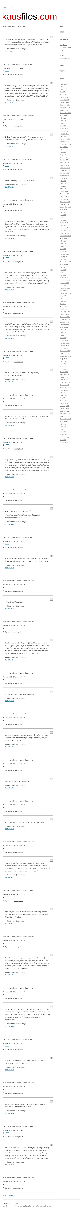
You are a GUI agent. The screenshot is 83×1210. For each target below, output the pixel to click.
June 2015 (63, 427)
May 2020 (63, 272)
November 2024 (65, 139)
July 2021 (63, 241)
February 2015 (64, 437)
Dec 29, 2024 (9, 701)
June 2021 (63, 244)
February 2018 (64, 343)
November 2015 (65, 414)
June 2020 (63, 270)
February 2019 (64, 312)
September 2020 (65, 262)
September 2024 (65, 144)
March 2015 (64, 435)
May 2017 (63, 367)
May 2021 (63, 246)
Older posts (8, 1195)
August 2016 (64, 390)
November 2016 (65, 382)
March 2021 (64, 251)
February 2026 (64, 100)
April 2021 (63, 249)
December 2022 (65, 199)
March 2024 (64, 160)
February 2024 (64, 162)
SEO (61, 53)
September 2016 (65, 387)
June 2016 (63, 395)
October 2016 (64, 385)
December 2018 (65, 317)
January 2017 (64, 377)
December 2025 (65, 105)
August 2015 (64, 421)
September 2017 (65, 356)
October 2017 (64, 353)
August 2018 (64, 327)
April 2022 (63, 220)
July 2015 (63, 424)
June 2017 (63, 364)
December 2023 (65, 168)
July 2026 (63, 87)
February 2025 (64, 131)
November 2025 (65, 108)
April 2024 (63, 157)
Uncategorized (18, 75)
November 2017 (65, 351)
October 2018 (64, 322)
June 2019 (63, 301)
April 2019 (63, 306)
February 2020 (64, 280)
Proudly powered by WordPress (12, 1206)
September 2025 (65, 113)
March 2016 (64, 403)
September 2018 (65, 325)
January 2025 (64, 134)
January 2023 (64, 196)
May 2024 (63, 155)
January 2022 (64, 228)
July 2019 (63, 299)
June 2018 (63, 333)
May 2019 (63, 304)
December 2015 (65, 411)
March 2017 (64, 372)
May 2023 (63, 186)
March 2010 (64, 442)
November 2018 (65, 319)
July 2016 (63, 393)
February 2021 (64, 254)
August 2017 (64, 359)
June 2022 (63, 215)
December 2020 (65, 259)
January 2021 (64, 257)
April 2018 (63, 338)
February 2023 (64, 194)
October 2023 (64, 173)
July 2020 (63, 267)
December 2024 (65, 136)
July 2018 (63, 330)
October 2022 (64, 204)
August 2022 (64, 210)
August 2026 (64, 84)
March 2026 (64, 97)
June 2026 (63, 89)
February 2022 (64, 225)
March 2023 (64, 191)
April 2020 (63, 275)
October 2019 (64, 291)
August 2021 (64, 238)
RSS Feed (63, 71)
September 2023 (65, 176)
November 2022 (65, 202)
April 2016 (63, 401)
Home (4, 8)
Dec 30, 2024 (9, 187)
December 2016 (65, 380)
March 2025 (64, 128)
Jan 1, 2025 (9, 51)
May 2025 (63, 123)
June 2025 (63, 121)
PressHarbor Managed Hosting (41, 1206)
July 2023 (63, 181)
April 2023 (63, 189)
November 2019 (65, 288)
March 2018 (64, 340)
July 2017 (63, 361)
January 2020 (64, 283)
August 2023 (64, 178)
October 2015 (64, 416)
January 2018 (64, 346)
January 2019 (64, 314)
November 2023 (65, 170)
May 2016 (63, 398)
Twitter (62, 55)
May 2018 (63, 335)
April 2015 (63, 432)
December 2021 (65, 230)
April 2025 (63, 126)
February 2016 (64, 406)
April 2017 (63, 369)
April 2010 (63, 440)
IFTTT (7, 71)
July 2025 (63, 118)
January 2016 (64, 408)
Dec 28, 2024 (9, 975)
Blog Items (63, 45)
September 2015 (65, 419)
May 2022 (63, 217)
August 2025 (64, 115)
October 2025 (64, 110)
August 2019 (64, 296)
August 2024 (64, 147)
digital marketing (65, 47)
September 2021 (65, 236)
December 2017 (65, 348)
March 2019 (64, 309)
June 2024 (63, 152)
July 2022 (63, 212)
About (13, 8)
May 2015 (63, 429)
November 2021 (65, 233)
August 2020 (64, 264)
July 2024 (63, 149)
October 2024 (64, 142)
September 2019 (65, 293)
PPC (61, 50)
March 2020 (64, 278)
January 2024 (64, 165)
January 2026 (64, 102)
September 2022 (65, 207)
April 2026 (63, 94)
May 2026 (63, 92)
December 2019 (65, 285)
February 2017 (64, 374)
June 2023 (63, 183)
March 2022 (64, 223)
